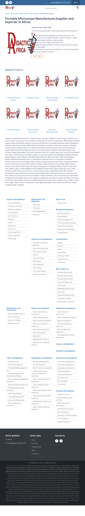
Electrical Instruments (40, 317)
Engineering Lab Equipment (41, 358)
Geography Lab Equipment (66, 368)
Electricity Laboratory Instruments (39, 313)
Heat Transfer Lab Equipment (43, 368)
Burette (60, 246)
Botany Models (62, 216)
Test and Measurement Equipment (40, 386)
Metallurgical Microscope (66, 288)
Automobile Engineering (16, 400)
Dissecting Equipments (65, 220)
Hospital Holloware (64, 422)
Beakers (60, 243)
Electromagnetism (14, 232)
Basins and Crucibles (40, 251)
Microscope (24, 13)
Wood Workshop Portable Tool (18, 385)
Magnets (11, 219)
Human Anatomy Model (65, 226)
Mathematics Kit (13, 323)
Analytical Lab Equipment (65, 308)
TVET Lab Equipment (15, 358)
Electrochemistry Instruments (62, 313)
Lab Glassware (61, 239)
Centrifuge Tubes (63, 256)
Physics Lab (12, 239)
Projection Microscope (65, 282)
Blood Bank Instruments (66, 409)
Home (7, 13)
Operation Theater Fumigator (67, 415)
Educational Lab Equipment (66, 358)
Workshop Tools (13, 361)
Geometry (36, 214)
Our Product (14, 13)
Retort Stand (37, 268)
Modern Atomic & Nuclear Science (40, 344)
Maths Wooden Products (16, 314)
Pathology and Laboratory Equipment (65, 336)
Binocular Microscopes (65, 276)
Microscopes (34, 13)
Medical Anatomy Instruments (62, 404)
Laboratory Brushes (39, 274)
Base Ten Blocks (13, 317)
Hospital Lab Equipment (65, 391)
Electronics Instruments (41, 329)
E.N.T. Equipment (63, 418)
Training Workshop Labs (16, 397)
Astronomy (12, 229)
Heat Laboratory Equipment (42, 320)
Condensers (62, 262)
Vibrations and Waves (15, 206)
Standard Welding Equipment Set (17, 369)
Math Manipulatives (39, 211)
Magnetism (12, 226)
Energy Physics (13, 213)
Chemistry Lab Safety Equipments (39, 244)
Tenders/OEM (36, 447)
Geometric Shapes (14, 320)
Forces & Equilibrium (39, 333)
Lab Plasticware (63, 378)
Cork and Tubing (38, 258)
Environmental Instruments (67, 223)
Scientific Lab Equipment (65, 351)
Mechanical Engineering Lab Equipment (41, 391)
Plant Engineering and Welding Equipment (17, 380)
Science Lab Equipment (65, 344)
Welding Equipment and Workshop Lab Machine (15, 375)
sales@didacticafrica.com (17, 443)
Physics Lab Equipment (16, 199)
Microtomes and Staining (66, 229)
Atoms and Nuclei (14, 235)
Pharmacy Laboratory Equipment (64, 325)
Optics (10, 222)
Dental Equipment (63, 412)
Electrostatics (13, 216)
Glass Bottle (62, 252)
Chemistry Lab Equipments (41, 239)
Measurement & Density (41, 339)
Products (35, 443)
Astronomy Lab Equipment (66, 361)
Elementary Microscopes (66, 295)
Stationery (36, 208)
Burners (35, 255)
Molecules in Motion (15, 209)
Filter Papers (37, 261)
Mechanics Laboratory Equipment (39, 325)
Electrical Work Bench (15, 365)
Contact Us (35, 454)
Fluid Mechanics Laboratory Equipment (41, 403)
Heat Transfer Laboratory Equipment (40, 408)
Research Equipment (65, 320)
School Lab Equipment (65, 374)
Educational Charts (64, 213)
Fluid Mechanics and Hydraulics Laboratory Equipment (38, 373)
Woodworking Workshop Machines (15, 389)
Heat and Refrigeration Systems (64, 399)
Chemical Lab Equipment (66, 365)
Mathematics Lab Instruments (13, 309)
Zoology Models (63, 232)
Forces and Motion (14, 203)
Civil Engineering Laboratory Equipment (41, 397)
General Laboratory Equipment (63, 331)
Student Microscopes (65, 272)
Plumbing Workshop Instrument (14, 404)
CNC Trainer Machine (15, 393)
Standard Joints (63, 259)
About (76, 2)
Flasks (60, 249)
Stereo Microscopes (64, 298)
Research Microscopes (65, 279)
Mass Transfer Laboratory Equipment (40, 380)
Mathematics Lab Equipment (38, 200)
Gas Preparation (38, 264)
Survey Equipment (39, 365)
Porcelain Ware (62, 381)
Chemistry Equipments (40, 248)
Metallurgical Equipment (41, 361)
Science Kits (62, 384)
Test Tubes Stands (39, 271)
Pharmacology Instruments (67, 317)
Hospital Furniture (63, 394)
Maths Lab (36, 205)
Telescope (61, 292)
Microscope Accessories (66, 302)
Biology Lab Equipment (65, 210)
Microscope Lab (62, 269)
